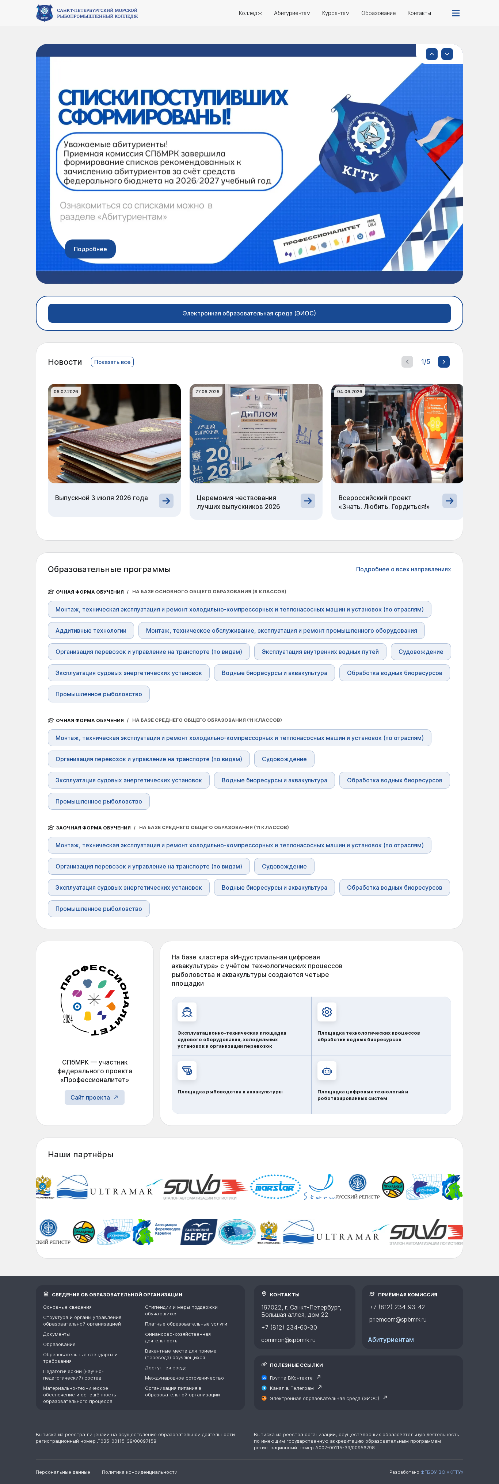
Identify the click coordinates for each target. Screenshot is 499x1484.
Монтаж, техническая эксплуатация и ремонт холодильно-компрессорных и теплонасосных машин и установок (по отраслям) (240, 609)
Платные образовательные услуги (186, 1324)
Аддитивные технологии (91, 630)
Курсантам (336, 12)
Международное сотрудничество (184, 1378)
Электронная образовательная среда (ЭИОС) (249, 313)
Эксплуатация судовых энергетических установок (129, 672)
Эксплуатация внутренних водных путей (320, 651)
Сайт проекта (90, 1097)
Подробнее (90, 249)
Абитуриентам (292, 12)
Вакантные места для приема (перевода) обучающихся (181, 1354)
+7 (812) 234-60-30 (289, 1327)
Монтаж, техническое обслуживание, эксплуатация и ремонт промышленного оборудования (281, 630)
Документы (56, 1334)
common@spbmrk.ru (288, 1340)
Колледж (250, 12)
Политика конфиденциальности (140, 1472)
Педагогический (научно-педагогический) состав (73, 1374)
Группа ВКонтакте (291, 1378)
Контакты (419, 12)
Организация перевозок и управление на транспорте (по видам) (149, 651)
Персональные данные (63, 1472)
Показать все (112, 361)
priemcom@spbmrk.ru (398, 1319)
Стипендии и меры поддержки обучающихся (181, 1310)
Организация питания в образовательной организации (182, 1391)
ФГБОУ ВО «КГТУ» (441, 1472)
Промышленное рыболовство (99, 694)
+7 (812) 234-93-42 (397, 1307)
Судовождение (421, 651)
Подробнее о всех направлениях (403, 569)
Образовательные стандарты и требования (80, 1357)
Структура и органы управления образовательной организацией (82, 1320)
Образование (378, 12)
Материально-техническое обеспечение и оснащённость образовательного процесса (79, 1394)
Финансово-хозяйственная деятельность (178, 1337)
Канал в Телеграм (292, 1388)
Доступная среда (166, 1367)
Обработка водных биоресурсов (394, 672)
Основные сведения (67, 1307)
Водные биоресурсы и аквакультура (274, 672)
